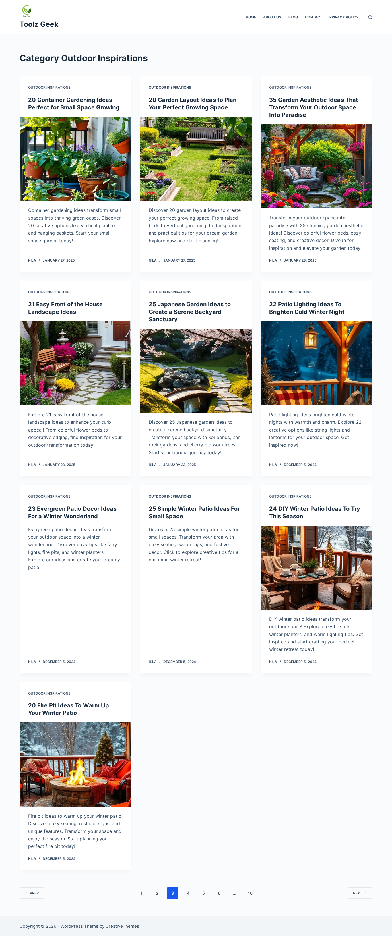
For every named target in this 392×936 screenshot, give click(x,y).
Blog (293, 17)
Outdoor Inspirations (49, 87)
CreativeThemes (122, 926)
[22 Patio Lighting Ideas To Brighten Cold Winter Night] (316, 363)
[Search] (370, 17)
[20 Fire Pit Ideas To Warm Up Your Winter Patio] (75, 764)
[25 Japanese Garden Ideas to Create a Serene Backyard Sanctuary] (196, 371)
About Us (272, 17)
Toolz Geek (39, 24)
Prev (34, 893)
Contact (313, 17)
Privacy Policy (344, 17)
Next (357, 893)
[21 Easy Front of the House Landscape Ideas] (75, 363)
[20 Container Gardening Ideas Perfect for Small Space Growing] (75, 159)
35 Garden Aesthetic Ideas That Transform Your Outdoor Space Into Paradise (313, 107)
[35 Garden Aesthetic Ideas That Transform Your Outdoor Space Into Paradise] (316, 166)
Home (251, 17)
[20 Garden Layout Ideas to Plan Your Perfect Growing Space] (196, 159)
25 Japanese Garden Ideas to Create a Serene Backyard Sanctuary (190, 312)
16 (250, 893)
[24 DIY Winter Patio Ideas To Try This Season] (316, 568)
